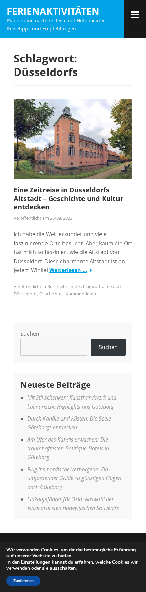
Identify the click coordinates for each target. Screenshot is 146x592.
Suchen (29, 334)
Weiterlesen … (68, 270)
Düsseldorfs (25, 294)
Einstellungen (35, 562)
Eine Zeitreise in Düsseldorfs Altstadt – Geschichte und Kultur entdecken (68, 198)
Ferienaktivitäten (53, 10)
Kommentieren (81, 294)
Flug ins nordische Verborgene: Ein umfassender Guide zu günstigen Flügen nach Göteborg (74, 478)
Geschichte (50, 294)
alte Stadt (111, 286)
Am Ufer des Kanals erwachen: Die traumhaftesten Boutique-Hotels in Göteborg (68, 448)
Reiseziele (57, 286)
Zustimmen (23, 581)
